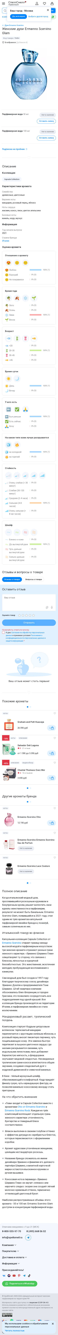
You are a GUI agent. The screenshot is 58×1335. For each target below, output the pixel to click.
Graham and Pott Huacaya (31, 722)
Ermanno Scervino (11, 942)
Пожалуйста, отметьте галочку (15, 630)
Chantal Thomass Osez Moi (31, 770)
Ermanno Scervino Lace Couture (34, 866)
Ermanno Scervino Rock (17, 1110)
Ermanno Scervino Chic (29, 817)
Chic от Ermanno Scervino (31, 1106)
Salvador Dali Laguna (28, 745)
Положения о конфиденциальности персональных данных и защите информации (26, 638)
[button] (27, 707)
